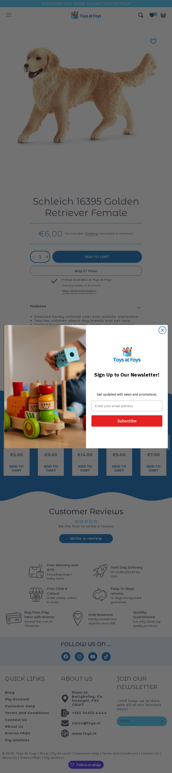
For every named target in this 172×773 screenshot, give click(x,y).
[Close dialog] (162, 330)
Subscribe (127, 420)
